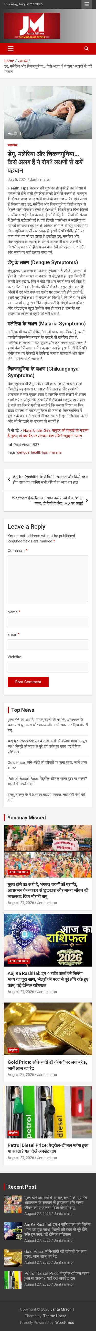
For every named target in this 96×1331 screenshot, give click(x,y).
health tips (39, 452)
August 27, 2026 (21, 903)
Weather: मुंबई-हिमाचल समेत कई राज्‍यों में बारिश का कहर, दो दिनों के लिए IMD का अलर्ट (47, 501)
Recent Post (21, 1187)
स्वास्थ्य (12, 145)
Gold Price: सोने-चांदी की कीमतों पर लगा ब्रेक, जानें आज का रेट (55, 1254)
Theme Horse (54, 1316)
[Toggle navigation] (10, 49)
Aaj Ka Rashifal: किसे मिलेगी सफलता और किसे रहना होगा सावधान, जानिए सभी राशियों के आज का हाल (50, 480)
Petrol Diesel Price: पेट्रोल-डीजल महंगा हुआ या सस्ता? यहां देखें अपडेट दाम (56, 1276)
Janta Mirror (60, 1309)
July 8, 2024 (17, 180)
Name (14, 612)
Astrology (18, 872)
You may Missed (26, 818)
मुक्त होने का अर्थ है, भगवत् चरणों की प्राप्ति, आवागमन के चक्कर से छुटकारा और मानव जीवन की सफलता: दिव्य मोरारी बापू (48, 725)
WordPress (64, 1322)
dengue (23, 452)
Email (13, 634)
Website (14, 657)
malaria (55, 452)
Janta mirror (40, 180)
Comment (17, 550)
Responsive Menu (86, 4)
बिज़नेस (13, 1050)
